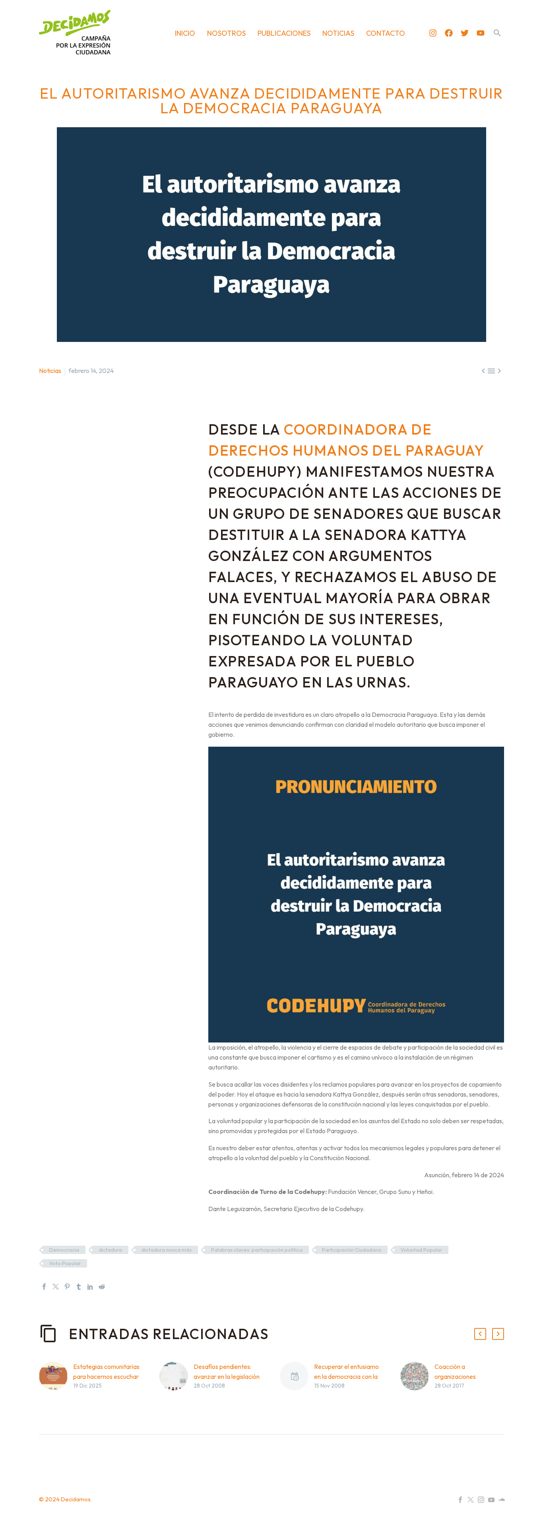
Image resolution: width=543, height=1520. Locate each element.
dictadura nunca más (167, 1249)
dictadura (110, 1249)
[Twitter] (465, 33)
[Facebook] (449, 33)
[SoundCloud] (501, 1500)
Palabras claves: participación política (257, 1249)
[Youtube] (481, 33)
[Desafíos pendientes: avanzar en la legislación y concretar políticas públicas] (176, 1388)
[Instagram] (433, 33)
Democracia (64, 1249)
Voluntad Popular (421, 1249)
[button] (497, 33)
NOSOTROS (226, 33)
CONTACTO (385, 33)
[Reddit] (102, 1286)
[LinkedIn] (90, 1286)
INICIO (185, 33)
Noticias (50, 371)
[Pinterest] (67, 1286)
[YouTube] (491, 1500)
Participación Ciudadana (351, 1249)
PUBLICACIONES (284, 33)
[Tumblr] (79, 1286)
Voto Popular (65, 1263)
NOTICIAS (338, 33)
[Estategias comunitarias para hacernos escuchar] (56, 1388)
